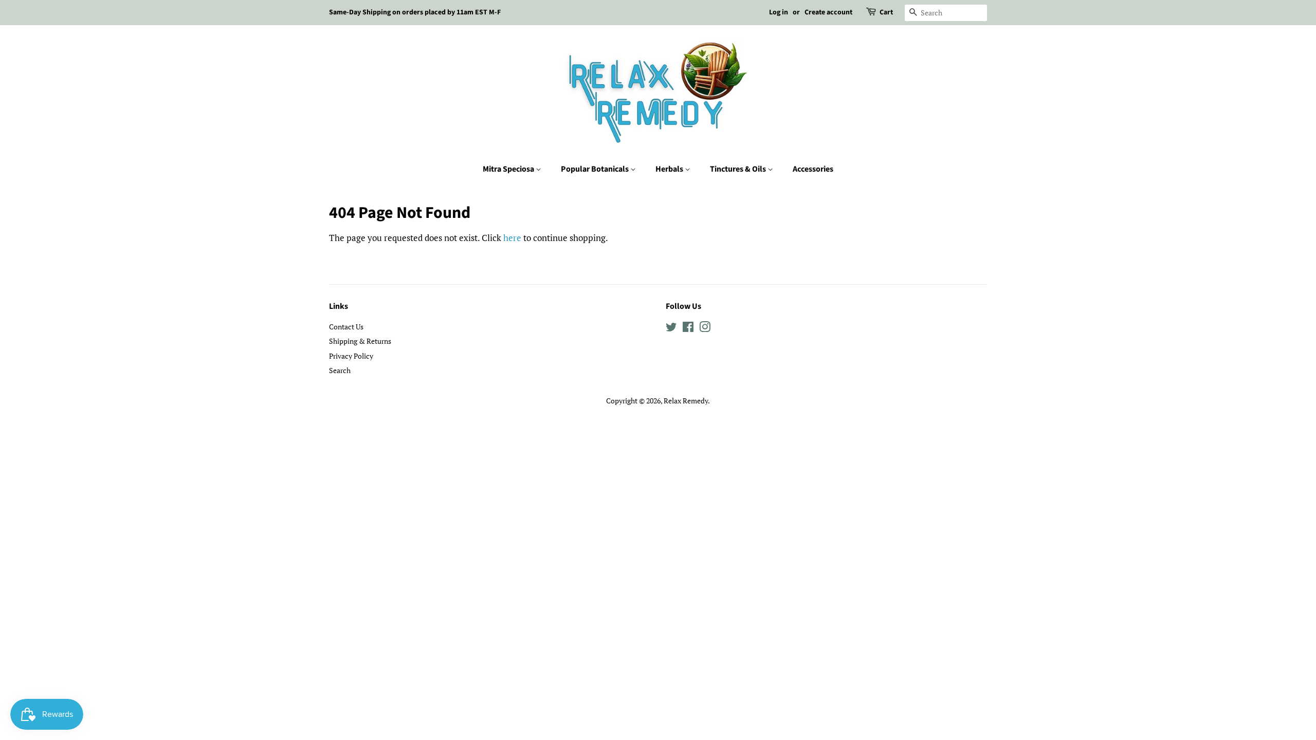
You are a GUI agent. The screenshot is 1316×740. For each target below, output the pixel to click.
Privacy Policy (351, 356)
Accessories (813, 169)
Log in (778, 12)
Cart (886, 12)
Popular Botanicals (595, 169)
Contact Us (346, 326)
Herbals (670, 169)
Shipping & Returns (360, 341)
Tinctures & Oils (738, 169)
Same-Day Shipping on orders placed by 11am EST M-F (415, 12)
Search (340, 370)
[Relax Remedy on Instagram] (704, 329)
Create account (828, 12)
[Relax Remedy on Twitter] (671, 329)
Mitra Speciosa (509, 169)
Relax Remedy (686, 400)
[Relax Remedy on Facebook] (688, 329)
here (512, 238)
